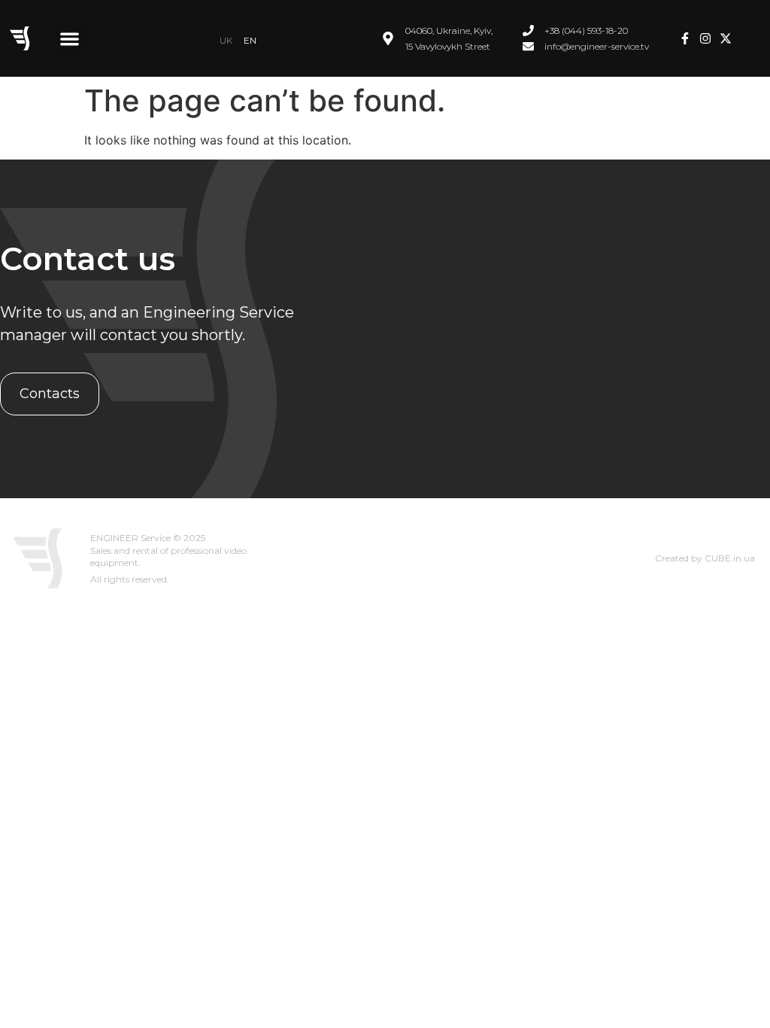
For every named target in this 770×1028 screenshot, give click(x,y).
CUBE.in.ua (730, 558)
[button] (69, 38)
